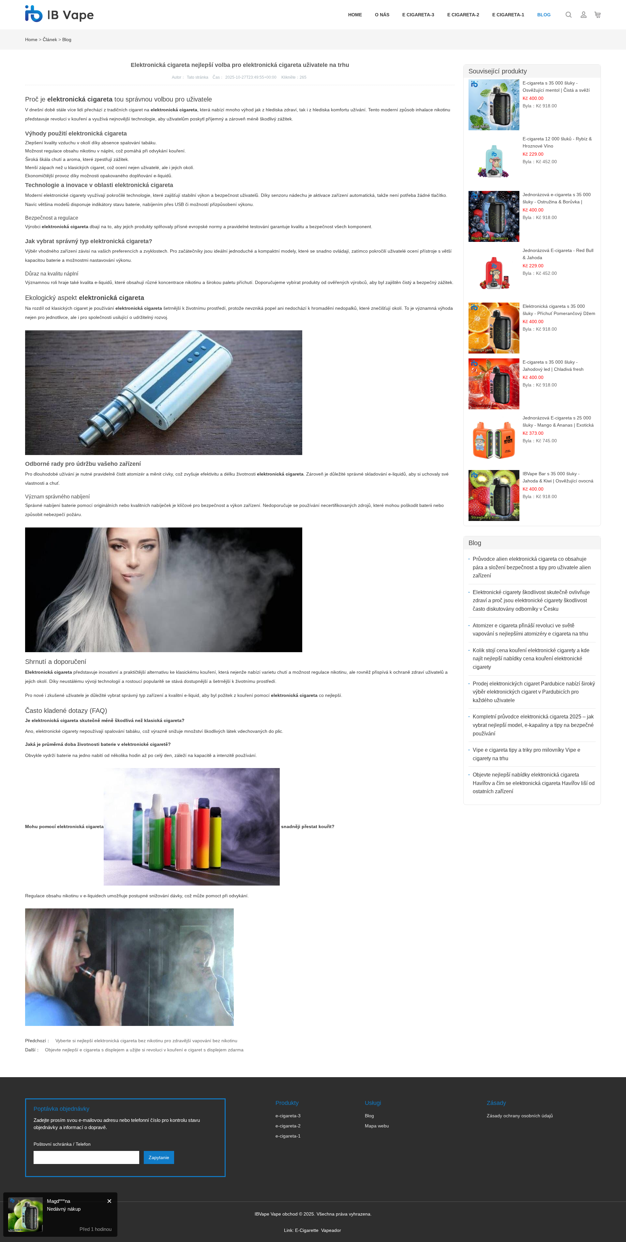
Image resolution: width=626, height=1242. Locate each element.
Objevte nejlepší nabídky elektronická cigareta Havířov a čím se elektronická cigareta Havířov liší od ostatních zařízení (534, 783)
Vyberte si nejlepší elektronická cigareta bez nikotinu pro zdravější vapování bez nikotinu (146, 1040)
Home (355, 14)
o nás (382, 14)
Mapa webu (377, 1125)
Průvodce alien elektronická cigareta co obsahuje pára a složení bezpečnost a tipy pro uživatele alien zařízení (532, 567)
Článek (50, 39)
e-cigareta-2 (288, 1125)
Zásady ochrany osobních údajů (520, 1115)
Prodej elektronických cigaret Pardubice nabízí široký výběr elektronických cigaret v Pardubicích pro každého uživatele (534, 692)
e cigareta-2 (463, 14)
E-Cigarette (307, 1230)
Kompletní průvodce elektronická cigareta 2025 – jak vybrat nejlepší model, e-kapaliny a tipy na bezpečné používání (533, 725)
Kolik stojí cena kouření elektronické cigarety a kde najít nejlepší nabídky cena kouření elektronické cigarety (531, 659)
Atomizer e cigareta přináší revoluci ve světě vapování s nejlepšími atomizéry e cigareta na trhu (530, 630)
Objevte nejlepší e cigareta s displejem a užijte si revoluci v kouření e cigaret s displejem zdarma (144, 1049)
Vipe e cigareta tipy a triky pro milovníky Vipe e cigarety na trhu (526, 754)
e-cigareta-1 (288, 1136)
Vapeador (331, 1230)
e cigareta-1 (508, 14)
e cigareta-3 (418, 14)
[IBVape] (59, 18)
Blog (544, 14)
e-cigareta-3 (288, 1115)
